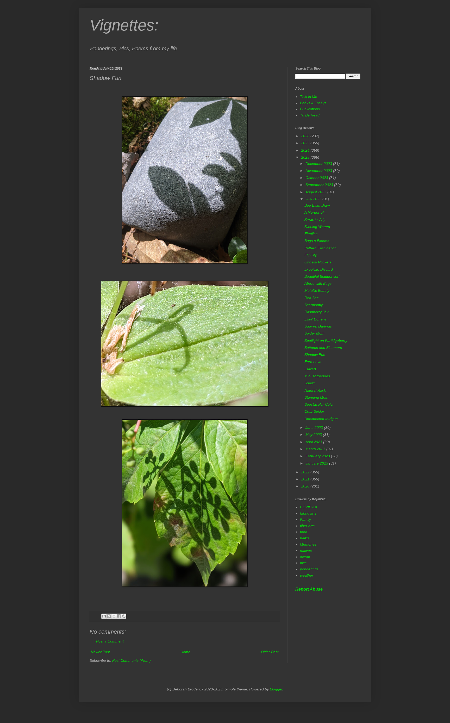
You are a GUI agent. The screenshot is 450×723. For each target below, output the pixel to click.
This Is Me (308, 97)
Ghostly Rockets (317, 262)
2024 (305, 150)
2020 (305, 486)
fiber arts (307, 526)
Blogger (276, 689)
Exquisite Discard (318, 269)
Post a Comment (110, 641)
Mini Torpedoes (317, 376)
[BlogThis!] (108, 616)
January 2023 (317, 463)
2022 (305, 472)
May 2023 (314, 434)
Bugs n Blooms (316, 241)
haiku (304, 538)
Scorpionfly (313, 305)
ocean (305, 557)
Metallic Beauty (316, 290)
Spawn (310, 383)
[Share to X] (113, 616)
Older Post (269, 652)
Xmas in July (314, 219)
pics (303, 563)
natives (306, 550)
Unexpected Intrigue (321, 419)
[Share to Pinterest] (123, 616)
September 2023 (319, 185)
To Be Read (310, 115)
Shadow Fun (314, 355)
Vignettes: (124, 25)
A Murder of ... (316, 212)
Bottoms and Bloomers (323, 347)
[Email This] (104, 616)
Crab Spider (314, 411)
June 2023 (314, 427)
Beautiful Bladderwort (322, 276)
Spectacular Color (319, 404)
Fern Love (312, 362)
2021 (305, 479)
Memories (308, 544)
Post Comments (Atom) (131, 660)
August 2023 (316, 192)
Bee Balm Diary (317, 205)
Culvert (310, 369)
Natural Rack (315, 390)
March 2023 (315, 449)
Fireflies (310, 234)
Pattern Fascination (320, 248)
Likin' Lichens (315, 319)
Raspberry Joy (316, 312)
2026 (305, 136)
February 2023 (318, 456)
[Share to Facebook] (118, 616)
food (303, 532)
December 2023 (319, 164)
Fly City (310, 255)
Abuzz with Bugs (318, 283)
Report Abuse (309, 589)
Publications (310, 109)
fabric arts (308, 513)
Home (185, 652)
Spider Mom (314, 333)
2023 (305, 157)
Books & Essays (313, 103)
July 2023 (313, 199)
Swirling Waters (317, 227)
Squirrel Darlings (318, 326)
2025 (305, 143)
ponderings (309, 569)
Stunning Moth (316, 397)
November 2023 (319, 171)
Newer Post (100, 652)
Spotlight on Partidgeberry (325, 340)
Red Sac (311, 298)
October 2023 (317, 178)
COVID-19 (308, 507)
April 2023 (314, 442)
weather (306, 575)
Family (305, 519)
